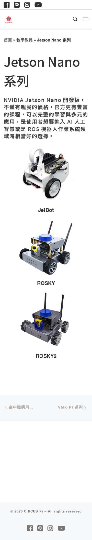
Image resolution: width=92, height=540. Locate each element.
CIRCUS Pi (33, 511)
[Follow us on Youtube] (38, 5)
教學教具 (24, 40)
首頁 (8, 40)
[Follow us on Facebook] (6, 5)
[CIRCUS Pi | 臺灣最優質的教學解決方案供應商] (9, 18)
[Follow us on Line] (17, 5)
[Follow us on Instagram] (27, 5)
